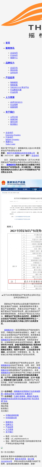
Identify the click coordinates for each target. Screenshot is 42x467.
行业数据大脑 (15, 90)
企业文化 (14, 68)
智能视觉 (14, 82)
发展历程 (14, 119)
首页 (8, 43)
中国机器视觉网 (12, 415)
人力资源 (10, 97)
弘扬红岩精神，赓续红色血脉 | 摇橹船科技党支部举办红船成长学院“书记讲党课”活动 (20, 398)
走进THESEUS (16, 102)
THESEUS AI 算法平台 (19, 87)
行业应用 (14, 92)
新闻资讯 (10, 48)
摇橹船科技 (11, 165)
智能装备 (14, 85)
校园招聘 (14, 107)
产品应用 (10, 77)
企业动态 (14, 53)
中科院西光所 (11, 418)
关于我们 (10, 112)
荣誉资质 (14, 70)
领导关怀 (14, 122)
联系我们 (14, 124)
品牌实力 (10, 63)
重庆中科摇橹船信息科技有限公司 (21, 153)
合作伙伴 (14, 73)
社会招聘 (14, 105)
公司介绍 (14, 117)
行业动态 (14, 55)
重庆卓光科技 (20, 459)
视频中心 (14, 58)
